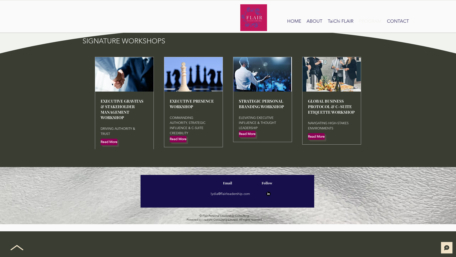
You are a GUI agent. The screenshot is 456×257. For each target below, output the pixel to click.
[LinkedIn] (268, 194)
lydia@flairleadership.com (230, 194)
